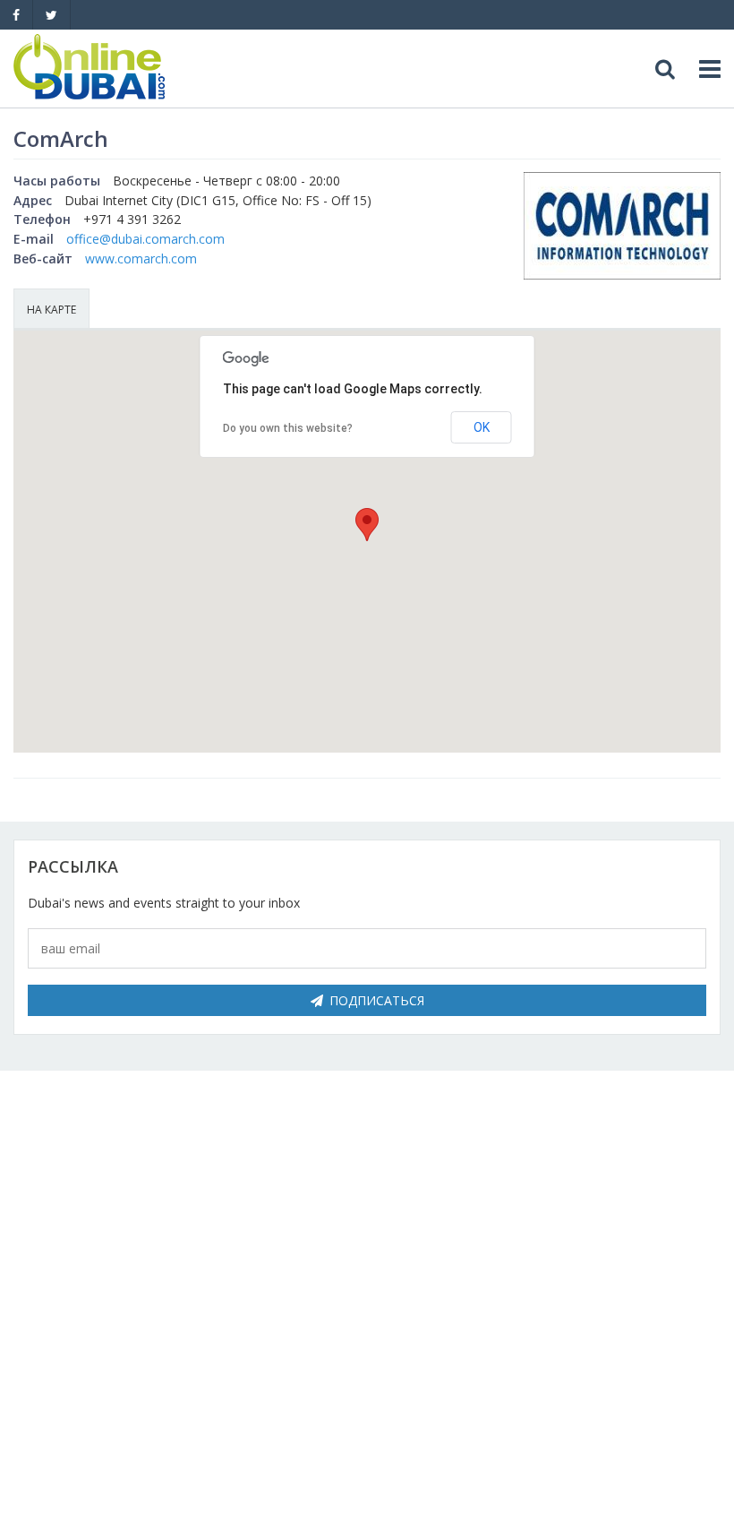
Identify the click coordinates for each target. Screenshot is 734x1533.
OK (482, 427)
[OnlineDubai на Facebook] (16, 15)
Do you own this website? (288, 428)
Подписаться (376, 1000)
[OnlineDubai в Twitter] (51, 15)
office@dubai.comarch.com (145, 238)
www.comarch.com (141, 258)
